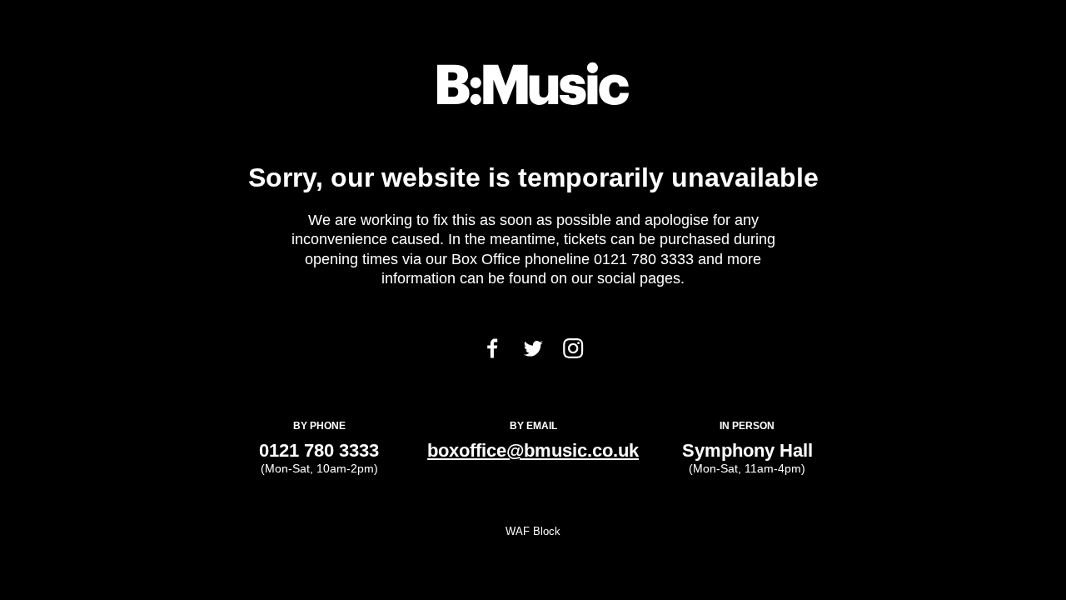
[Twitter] (533, 352)
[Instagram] (573, 353)
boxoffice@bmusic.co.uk (533, 450)
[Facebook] (492, 353)
